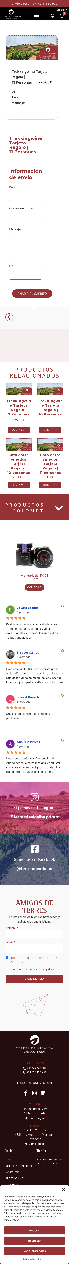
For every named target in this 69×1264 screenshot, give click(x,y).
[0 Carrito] (62, 16)
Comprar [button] (34, 587)
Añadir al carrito (32, 293)
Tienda (10, 1159)
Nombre (11, 928)
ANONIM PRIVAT (28, 742)
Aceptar (34, 1230)
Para (12, 187)
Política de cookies (33, 1259)
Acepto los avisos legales (32, 969)
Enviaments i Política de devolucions (49, 1161)
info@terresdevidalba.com (34, 1082)
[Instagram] (34, 1093)
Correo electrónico (22, 208)
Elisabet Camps (28, 652)
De (11, 265)
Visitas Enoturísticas (19, 1166)
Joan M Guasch (28, 697)
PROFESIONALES (15, 1178)
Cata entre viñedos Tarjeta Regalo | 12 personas (18, 464)
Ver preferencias (34, 1251)
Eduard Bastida (27, 608)
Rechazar (34, 1240)
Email (9, 942)
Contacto (12, 1185)
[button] (63, 1189)
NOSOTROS (13, 1172)
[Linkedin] (43, 1093)
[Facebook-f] (25, 1093)
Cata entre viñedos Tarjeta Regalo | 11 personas (50, 464)
